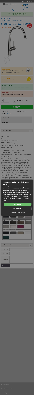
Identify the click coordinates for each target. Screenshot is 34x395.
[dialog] (17, 197)
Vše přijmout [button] (18, 204)
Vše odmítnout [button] (17, 208)
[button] (17, 212)
